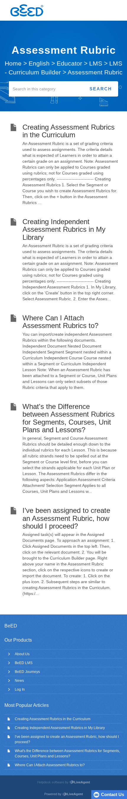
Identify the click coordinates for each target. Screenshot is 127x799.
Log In (20, 689)
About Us (22, 654)
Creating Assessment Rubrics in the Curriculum (52, 719)
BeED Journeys (27, 672)
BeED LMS (23, 663)
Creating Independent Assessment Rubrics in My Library (60, 728)
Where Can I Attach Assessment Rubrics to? (50, 765)
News (19, 681)
